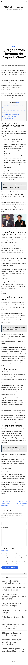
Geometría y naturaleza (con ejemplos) (14, 611)
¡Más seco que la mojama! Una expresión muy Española (21, 503)
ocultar (17, 102)
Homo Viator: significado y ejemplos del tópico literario (13, 650)
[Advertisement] (14, 29)
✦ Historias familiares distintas (10, 114)
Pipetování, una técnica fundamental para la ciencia (6, 503)
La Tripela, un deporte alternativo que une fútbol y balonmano (14, 596)
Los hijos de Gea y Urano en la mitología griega (13, 589)
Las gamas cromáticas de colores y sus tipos (13, 604)
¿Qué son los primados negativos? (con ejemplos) (13, 582)
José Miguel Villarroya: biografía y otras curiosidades (11, 642)
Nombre (3, 521)
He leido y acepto (11, 549)
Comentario (5, 527)
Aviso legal (9, 662)
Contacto (4, 662)
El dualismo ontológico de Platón (13, 618)
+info (16, 563)
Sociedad (14, 46)
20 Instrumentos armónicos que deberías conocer (13, 634)
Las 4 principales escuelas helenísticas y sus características (13, 626)
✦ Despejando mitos (7, 119)
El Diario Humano (14, 7)
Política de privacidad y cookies (19, 662)
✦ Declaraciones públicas (9, 116)
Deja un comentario (20, 497)
